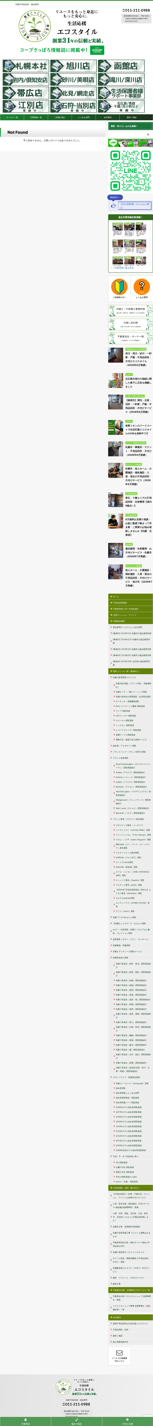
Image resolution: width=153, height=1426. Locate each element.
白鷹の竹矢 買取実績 (125, 1167)
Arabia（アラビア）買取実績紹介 (130, 772)
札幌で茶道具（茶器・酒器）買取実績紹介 (133, 1016)
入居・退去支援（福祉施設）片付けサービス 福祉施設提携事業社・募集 (131, 1205)
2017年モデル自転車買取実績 (128, 1112)
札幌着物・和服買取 (121, 945)
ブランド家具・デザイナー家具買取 (128, 819)
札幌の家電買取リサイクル (124, 677)
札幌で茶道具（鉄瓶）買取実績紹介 (131, 980)
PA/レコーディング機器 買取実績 (130, 706)
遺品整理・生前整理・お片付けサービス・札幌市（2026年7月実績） (138, 552)
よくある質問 (84, 117)
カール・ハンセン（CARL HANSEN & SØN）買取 (132, 874)
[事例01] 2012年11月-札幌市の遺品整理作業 (132, 633)
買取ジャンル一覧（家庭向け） (126, 671)
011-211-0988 (137, 10)
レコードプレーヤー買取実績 (128, 730)
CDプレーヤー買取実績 (126, 715)
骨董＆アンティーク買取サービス (127, 951)
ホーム (116, 596)
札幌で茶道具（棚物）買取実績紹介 (131, 1035)
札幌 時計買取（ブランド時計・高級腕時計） (133, 685)
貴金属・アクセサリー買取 (124, 745)
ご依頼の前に (60, 117)
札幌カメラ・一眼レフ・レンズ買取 (131, 692)
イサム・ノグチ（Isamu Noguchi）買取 (133, 839)
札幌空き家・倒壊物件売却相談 (126, 1226)
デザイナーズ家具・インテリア (129, 825)
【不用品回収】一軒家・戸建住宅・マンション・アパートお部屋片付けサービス (131, 1196)
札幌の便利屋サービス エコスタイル (128, 1252)
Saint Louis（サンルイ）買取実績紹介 (132, 808)
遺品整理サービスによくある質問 (127, 627)
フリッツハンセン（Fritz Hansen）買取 (133, 835)
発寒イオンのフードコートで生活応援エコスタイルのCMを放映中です (138, 429)
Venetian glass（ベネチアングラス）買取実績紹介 (133, 793)
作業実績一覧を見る (124, 267)
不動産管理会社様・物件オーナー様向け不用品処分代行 (131, 1244)
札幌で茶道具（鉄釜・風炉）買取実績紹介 (133, 974)
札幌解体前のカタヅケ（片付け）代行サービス (131, 1270)
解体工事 (117, 1284)
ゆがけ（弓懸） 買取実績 (127, 1181)
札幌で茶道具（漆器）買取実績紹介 (131, 1040)
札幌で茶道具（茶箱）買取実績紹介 (131, 995)
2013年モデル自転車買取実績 (129, 1131)
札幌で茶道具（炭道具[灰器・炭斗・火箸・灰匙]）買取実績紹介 (133, 1069)
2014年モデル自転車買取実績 (129, 1126)
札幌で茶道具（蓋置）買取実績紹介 (131, 990)
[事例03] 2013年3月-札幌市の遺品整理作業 (132, 649)
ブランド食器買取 (120, 758)
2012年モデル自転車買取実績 (129, 1136)
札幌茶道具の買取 (120, 957)
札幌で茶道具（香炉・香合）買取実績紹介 (133, 965)
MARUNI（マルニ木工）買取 (128, 857)
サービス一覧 (12, 117)
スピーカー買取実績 (124, 720)
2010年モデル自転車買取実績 (129, 1145)
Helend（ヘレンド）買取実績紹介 (131, 777)
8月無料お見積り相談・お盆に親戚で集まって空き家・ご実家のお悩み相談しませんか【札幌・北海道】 (138, 527)
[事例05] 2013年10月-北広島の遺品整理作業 (131, 663)
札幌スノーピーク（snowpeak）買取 (132, 1083)
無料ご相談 (132, 117)
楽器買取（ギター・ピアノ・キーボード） (131, 939)
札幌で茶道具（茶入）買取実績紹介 (131, 1022)
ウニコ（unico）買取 (125, 911)
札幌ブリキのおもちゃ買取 (124, 917)
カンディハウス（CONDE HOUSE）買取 (133, 905)
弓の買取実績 (121, 1162)
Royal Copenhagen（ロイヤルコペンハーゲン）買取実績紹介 (133, 766)
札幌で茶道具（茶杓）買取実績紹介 (131, 1009)
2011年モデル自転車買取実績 (128, 1140)
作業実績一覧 (36, 117)
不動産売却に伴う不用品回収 (125, 609)
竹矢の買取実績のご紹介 (126, 1177)
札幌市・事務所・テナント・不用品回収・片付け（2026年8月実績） (138, 451)
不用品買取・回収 (120, 1329)
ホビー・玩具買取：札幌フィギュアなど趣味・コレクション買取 (131, 931)
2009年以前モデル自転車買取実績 (131, 1150)
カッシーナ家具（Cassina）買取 (130, 880)
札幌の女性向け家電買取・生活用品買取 (133, 696)
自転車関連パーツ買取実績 (127, 1102)
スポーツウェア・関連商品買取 (126, 1077)
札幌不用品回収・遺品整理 (76, 1400)
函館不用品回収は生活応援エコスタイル (130, 1323)
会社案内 (108, 117)
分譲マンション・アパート (124, 615)
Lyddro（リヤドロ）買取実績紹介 (130, 782)
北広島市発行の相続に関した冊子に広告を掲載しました (138, 382)
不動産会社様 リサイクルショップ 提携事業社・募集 (132, 1298)
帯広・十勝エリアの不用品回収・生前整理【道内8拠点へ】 (138, 501)
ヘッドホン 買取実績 (125, 725)
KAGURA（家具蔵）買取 (126, 867)
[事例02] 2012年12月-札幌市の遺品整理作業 (131, 641)
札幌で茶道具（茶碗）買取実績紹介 (131, 1004)
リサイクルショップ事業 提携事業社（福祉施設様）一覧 (131, 1308)
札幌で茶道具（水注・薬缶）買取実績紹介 (133, 1056)
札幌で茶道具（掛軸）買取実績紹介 (131, 985)
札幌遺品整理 (119, 621)
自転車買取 (121, 1088)
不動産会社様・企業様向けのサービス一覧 (131, 1290)
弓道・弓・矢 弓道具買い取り (126, 1156)
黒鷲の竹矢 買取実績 (125, 1172)
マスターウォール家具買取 (127, 852)
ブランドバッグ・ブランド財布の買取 (129, 752)
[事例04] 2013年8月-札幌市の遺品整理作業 (132, 655)
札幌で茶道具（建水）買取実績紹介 (131, 1045)
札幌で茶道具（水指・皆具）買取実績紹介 (133, 1029)
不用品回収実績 (120, 603)
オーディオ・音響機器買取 (127, 701)
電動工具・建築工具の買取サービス (131, 739)
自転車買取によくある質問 (127, 1093)
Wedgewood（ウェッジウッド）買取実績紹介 (133, 802)
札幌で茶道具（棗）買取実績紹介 (130, 1049)
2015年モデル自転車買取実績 (129, 1121)
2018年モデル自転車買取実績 (129, 1107)
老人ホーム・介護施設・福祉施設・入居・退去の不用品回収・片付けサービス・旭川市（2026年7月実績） (138, 578)
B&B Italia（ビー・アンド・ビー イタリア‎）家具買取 (133, 846)
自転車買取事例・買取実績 (127, 1098)
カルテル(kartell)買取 (125, 898)
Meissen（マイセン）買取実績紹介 (131, 787)
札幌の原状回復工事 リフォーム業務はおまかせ (131, 1235)
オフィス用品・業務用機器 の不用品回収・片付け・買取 (131, 1260)
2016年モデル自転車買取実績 (129, 1117)
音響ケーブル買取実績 (125, 735)
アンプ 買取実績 (123, 711)
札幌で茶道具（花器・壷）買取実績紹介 (133, 999)
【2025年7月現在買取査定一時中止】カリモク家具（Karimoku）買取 (133, 891)
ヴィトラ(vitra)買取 (124, 862)
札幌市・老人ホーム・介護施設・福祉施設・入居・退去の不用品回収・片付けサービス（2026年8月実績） (138, 476)
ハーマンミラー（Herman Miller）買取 (133, 830)
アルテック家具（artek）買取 (129, 885)
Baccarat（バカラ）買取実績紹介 (130, 813)
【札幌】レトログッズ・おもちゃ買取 (129, 923)
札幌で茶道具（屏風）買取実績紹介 (131, 1063)
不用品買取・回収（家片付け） (126, 1188)
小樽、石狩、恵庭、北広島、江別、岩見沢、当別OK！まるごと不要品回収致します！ (131, 1217)
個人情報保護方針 (120, 1342)
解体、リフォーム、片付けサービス (128, 1277)
